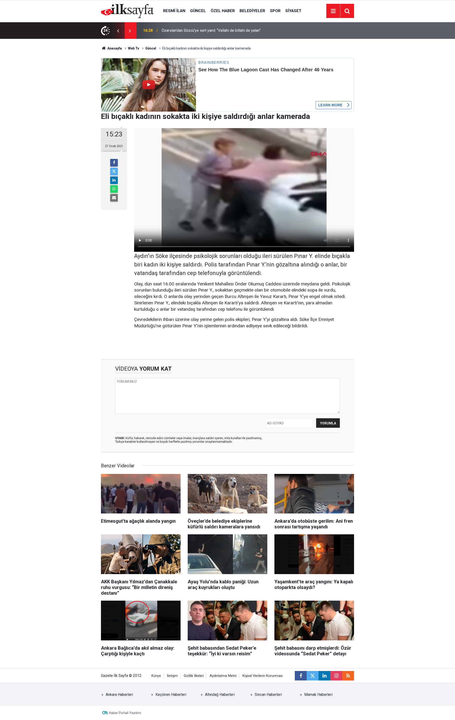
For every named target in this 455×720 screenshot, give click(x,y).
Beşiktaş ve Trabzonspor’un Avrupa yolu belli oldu (202, 30)
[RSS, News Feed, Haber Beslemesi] (348, 675)
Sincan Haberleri (268, 694)
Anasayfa (114, 48)
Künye (156, 676)
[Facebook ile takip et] (301, 675)
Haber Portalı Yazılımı (125, 713)
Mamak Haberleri (318, 694)
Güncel (198, 10)
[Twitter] (114, 171)
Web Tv (133, 48)
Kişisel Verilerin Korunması (262, 676)
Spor (275, 10)
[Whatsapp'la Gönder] (114, 189)
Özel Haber (223, 10)
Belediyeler (252, 10)
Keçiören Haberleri (170, 694)
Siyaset (293, 10)
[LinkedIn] (114, 180)
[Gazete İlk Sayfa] (127, 10)
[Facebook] (114, 162)
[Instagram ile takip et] (336, 675)
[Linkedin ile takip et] (324, 675)
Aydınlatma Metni (223, 676)
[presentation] (118, 30)
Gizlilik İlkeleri (194, 676)
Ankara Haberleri (119, 694)
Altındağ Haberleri (220, 694)
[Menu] (333, 11)
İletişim (172, 676)
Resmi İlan (174, 10)
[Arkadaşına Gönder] (114, 198)
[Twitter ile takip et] (312, 675)
